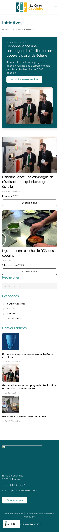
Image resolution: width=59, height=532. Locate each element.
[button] (55, 7)
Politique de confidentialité (40, 513)
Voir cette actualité (26, 79)
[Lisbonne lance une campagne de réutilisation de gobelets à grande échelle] (29, 105)
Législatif (10, 308)
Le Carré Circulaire (15, 303)
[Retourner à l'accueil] (29, 7)
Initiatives (11, 313)
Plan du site (29, 516)
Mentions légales (14, 513)
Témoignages (15, 500)
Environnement (14, 318)
